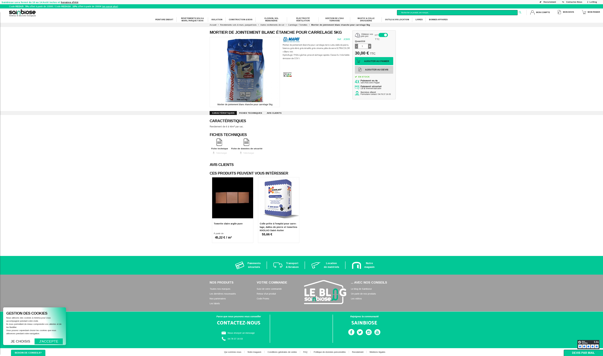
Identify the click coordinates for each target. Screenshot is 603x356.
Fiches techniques (250, 113)
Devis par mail (583, 352)
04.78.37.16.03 (384, 94)
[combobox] (457, 12)
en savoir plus (110, 6)
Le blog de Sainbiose (361, 289)
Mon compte (543, 12)
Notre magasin (254, 352)
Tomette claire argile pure (228, 223)
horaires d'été (69, 2)
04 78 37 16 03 (235, 338)
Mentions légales (377, 352)
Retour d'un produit (266, 293)
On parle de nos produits (363, 293)
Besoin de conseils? (28, 352)
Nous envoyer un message (241, 333)
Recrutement (549, 2)
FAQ (305, 352)
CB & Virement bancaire (371, 87)
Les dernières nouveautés (223, 293)
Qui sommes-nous (232, 352)
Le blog (593, 2)
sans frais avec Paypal (370, 82)
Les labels (215, 303)
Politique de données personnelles (330, 352)
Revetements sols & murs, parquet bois (238, 25)
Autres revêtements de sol (272, 25)
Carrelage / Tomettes (297, 25)
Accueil (213, 25)
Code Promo (263, 298)
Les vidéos (356, 298)
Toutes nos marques (220, 289)
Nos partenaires (218, 298)
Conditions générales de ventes (282, 352)
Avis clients (274, 113)
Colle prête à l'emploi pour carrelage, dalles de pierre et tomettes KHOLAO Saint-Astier (278, 227)
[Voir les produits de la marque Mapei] (291, 39)
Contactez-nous (574, 2)
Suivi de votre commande (269, 289)
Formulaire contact (369, 94)
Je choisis (20, 341)
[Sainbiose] (22, 12)
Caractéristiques (223, 113)
